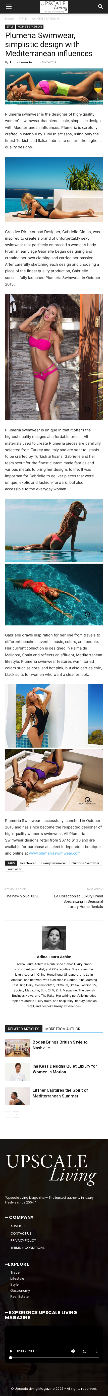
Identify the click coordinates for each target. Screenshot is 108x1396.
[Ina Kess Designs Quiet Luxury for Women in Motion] (17, 1072)
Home (9, 19)
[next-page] (16, 1114)
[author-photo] (54, 950)
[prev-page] (8, 1114)
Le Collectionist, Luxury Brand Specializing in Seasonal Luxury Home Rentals (78, 901)
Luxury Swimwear (53, 863)
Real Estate (19, 1296)
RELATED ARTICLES (23, 1029)
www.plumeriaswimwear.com (55, 853)
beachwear (28, 863)
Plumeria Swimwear (85, 863)
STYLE (23, 19)
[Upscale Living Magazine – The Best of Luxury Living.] (52, 1170)
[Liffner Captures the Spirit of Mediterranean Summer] (17, 1096)
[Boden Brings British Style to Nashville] (17, 1048)
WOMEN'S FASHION (45, 19)
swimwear (14, 869)
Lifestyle (17, 1278)
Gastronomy (20, 1290)
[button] (9, 7)
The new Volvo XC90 (22, 896)
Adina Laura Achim (24, 62)
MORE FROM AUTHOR (62, 1029)
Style (14, 1284)
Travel (15, 1272)
